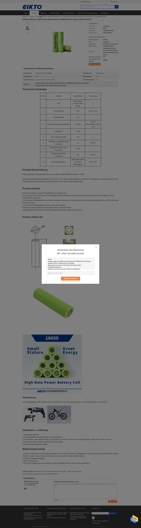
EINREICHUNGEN (70, 279)
